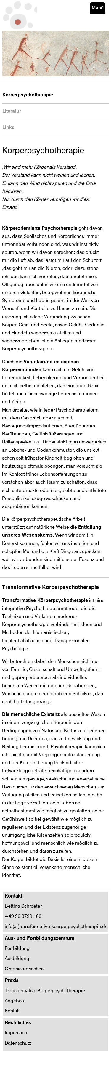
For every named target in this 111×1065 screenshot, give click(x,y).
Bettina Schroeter (23, 906)
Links (8, 127)
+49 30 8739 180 (23, 916)
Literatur (11, 111)
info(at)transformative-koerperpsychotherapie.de (56, 926)
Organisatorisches (24, 969)
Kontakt (13, 1011)
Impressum (17, 1033)
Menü (98, 8)
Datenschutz (18, 1043)
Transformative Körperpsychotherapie (45, 991)
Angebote (15, 1001)
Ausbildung (17, 958)
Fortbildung (17, 948)
